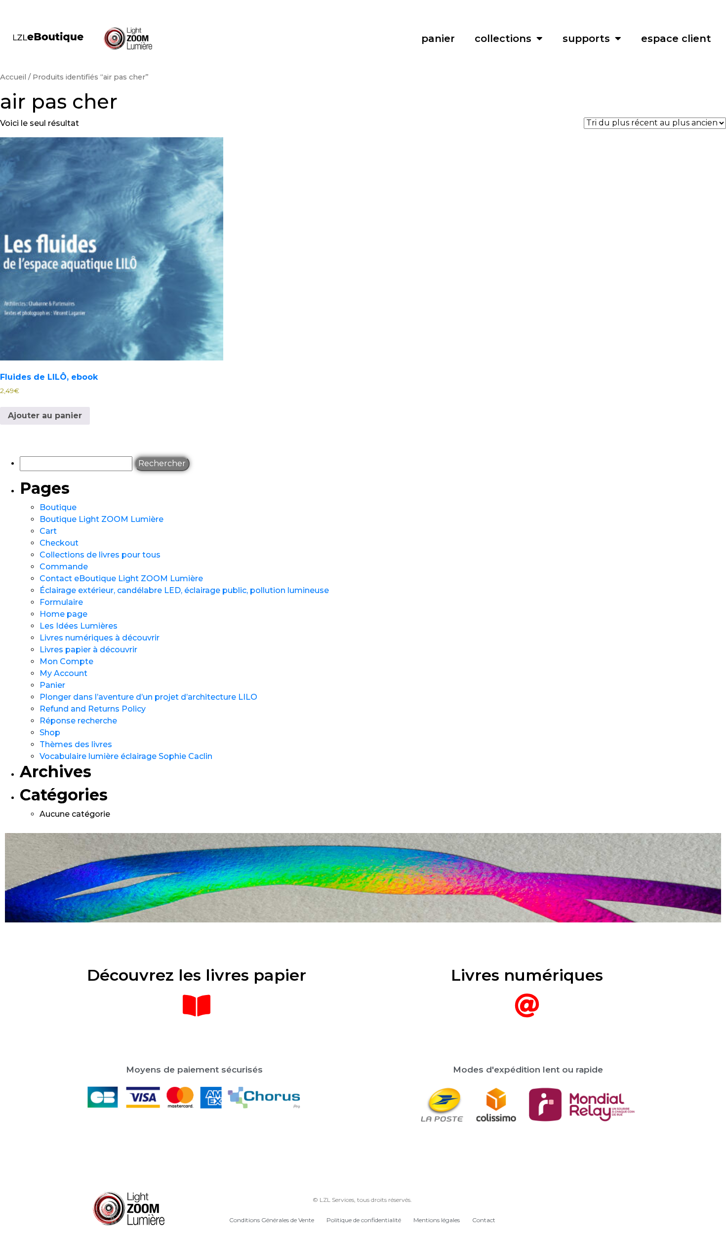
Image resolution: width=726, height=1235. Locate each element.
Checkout (59, 543)
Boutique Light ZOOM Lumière (101, 519)
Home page (63, 614)
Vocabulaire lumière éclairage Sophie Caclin (126, 756)
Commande (64, 566)
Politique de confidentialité (363, 1220)
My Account (63, 673)
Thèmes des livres (76, 744)
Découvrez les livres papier (196, 975)
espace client (676, 38)
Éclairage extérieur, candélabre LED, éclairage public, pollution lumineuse (184, 590)
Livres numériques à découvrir (100, 637)
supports (586, 38)
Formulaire (61, 602)
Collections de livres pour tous (100, 554)
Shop (50, 732)
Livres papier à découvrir (88, 649)
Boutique (58, 507)
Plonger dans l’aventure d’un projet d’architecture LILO (148, 697)
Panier (52, 685)
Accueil (13, 77)
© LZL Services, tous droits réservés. (362, 1199)
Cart (48, 531)
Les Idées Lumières (79, 626)
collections (503, 38)
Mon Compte (66, 661)
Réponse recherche (78, 720)
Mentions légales (436, 1220)
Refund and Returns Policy (93, 709)
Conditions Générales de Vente (271, 1220)
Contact (483, 1220)
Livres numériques (527, 975)
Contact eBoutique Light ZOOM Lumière (121, 578)
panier (438, 38)
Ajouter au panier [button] (45, 415)
